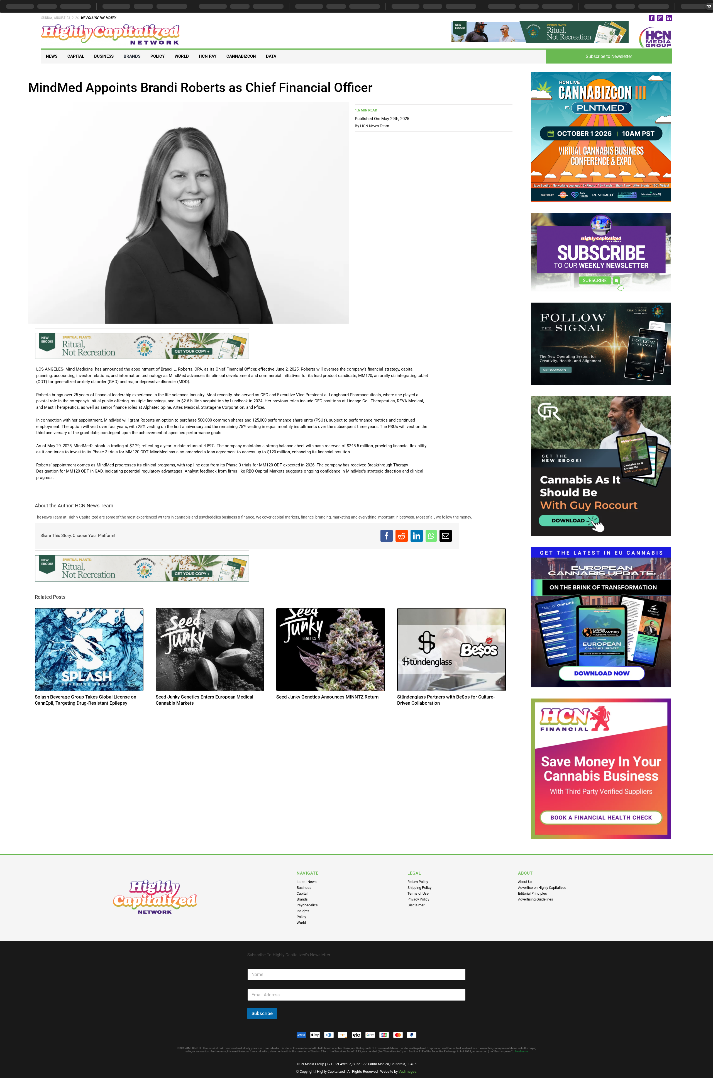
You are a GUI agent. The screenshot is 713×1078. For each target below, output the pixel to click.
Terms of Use (418, 893)
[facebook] (652, 18)
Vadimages (407, 1071)
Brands (302, 899)
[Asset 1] (110, 26)
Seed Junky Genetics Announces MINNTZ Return (327, 697)
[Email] (445, 535)
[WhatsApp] (431, 535)
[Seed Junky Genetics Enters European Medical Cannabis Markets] (210, 650)
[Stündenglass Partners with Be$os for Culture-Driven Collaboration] (451, 650)
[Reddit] (401, 535)
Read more (521, 1051)
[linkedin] (669, 18)
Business (304, 887)
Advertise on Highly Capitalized (542, 887)
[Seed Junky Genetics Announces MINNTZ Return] (330, 650)
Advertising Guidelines (535, 899)
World (301, 923)
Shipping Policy (419, 887)
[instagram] (660, 18)
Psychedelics (307, 905)
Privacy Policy (418, 899)
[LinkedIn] (416, 535)
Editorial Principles (532, 893)
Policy (301, 917)
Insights (303, 911)
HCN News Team (374, 126)
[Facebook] (386, 535)
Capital (302, 893)
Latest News (307, 882)
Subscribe (262, 1013)
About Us (525, 882)
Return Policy (417, 882)
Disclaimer (415, 905)
